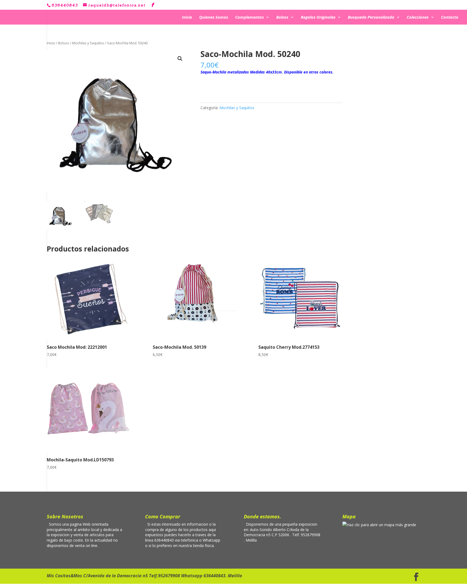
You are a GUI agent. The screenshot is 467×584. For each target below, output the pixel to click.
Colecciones (418, 18)
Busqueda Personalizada (371, 18)
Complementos (249, 18)
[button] (180, 58)
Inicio (187, 18)
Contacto (449, 18)
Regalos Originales (318, 18)
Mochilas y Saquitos (88, 43)
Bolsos (282, 18)
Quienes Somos (213, 18)
